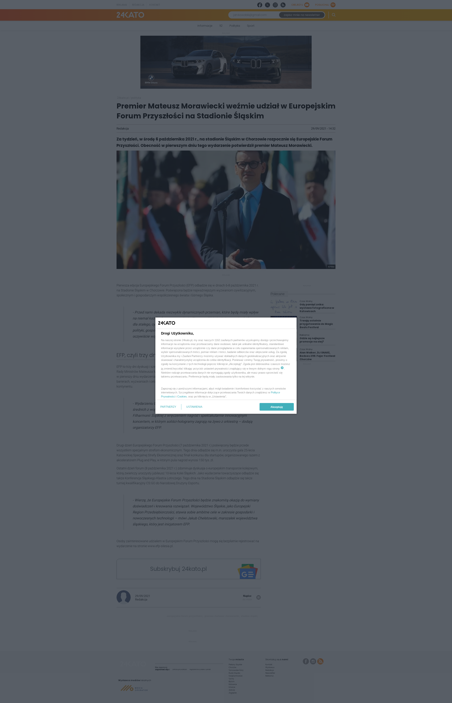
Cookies (182, 396)
